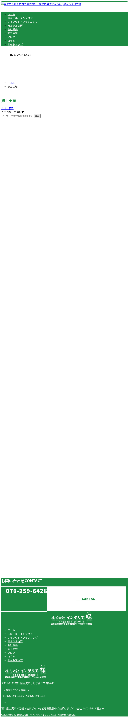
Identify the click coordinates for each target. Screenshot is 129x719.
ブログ (11, 37)
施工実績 (13, 33)
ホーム (11, 14)
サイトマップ (15, 44)
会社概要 (13, 29)
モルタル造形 (15, 25)
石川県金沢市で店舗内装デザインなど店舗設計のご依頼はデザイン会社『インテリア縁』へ (52, 708)
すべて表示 (7, 108)
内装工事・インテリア (20, 18)
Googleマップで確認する (16, 689)
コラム (11, 40)
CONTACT (12, 60)
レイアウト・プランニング (23, 22)
